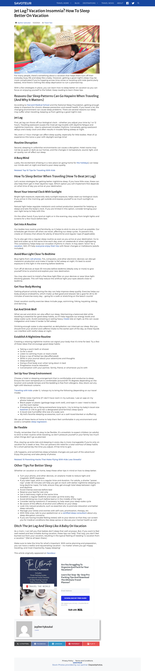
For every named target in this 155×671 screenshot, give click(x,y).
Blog (77, 3)
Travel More (63, 3)
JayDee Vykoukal (24, 23)
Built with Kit (75, 610)
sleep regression (39, 422)
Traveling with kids (23, 390)
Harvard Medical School (38, 105)
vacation (18, 246)
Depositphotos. (95, 665)
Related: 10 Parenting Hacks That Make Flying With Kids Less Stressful (47, 459)
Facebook (127, 3)
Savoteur (22, 3)
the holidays (82, 163)
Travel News (107, 3)
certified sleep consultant (75, 513)
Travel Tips (48, 23)
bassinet (24, 409)
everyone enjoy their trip (47, 246)
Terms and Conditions (84, 661)
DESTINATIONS (89, 3)
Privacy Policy (67, 661)
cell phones (35, 259)
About (120, 3)
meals (66, 319)
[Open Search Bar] (138, 3)
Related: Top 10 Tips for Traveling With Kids (34, 170)
